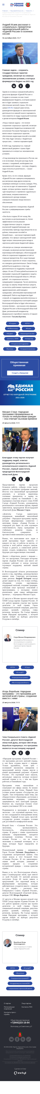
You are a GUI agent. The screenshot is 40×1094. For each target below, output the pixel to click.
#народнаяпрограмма (20, 677)
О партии (7, 1003)
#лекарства (29, 339)
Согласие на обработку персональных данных (20, 1062)
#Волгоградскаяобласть (20, 682)
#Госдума (12, 323)
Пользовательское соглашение (20, 1055)
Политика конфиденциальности (20, 1057)
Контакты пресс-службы (10, 1013)
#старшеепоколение (28, 349)
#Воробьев (20, 973)
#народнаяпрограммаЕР (20, 978)
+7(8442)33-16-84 (19, 1022)
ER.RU (10, 108)
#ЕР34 (27, 323)
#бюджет (10, 333)
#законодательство (27, 333)
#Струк (27, 667)
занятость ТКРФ (12, 339)
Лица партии (26, 1003)
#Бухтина (9, 349)
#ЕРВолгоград (13, 328)
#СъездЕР (20, 672)
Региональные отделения (9, 1008)
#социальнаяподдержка (19, 344)
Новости (29, 11)
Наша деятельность (17, 11)
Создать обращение (20, 373)
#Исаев (28, 328)
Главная (5, 11)
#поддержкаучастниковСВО (20, 983)
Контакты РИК (27, 1007)
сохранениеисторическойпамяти (20, 988)
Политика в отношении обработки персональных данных (20, 1059)
